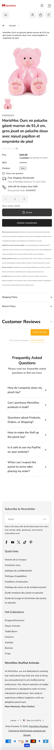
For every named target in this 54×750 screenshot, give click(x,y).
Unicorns (9, 636)
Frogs (8, 653)
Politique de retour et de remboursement (25, 587)
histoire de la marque (15, 559)
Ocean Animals (12, 625)
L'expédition (24, 158)
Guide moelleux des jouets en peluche (24, 592)
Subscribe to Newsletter (20, 509)
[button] (7, 103)
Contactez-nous (12, 565)
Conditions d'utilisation (16, 581)
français (13, 720)
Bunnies (9, 648)
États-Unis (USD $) (34, 720)
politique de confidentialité (18, 570)
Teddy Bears (11, 631)
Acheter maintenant (27, 222)
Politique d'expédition (16, 576)
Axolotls (9, 642)
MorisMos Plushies (38, 726)
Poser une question (14, 173)
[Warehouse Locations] (48, 14)
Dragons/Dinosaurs (14, 620)
